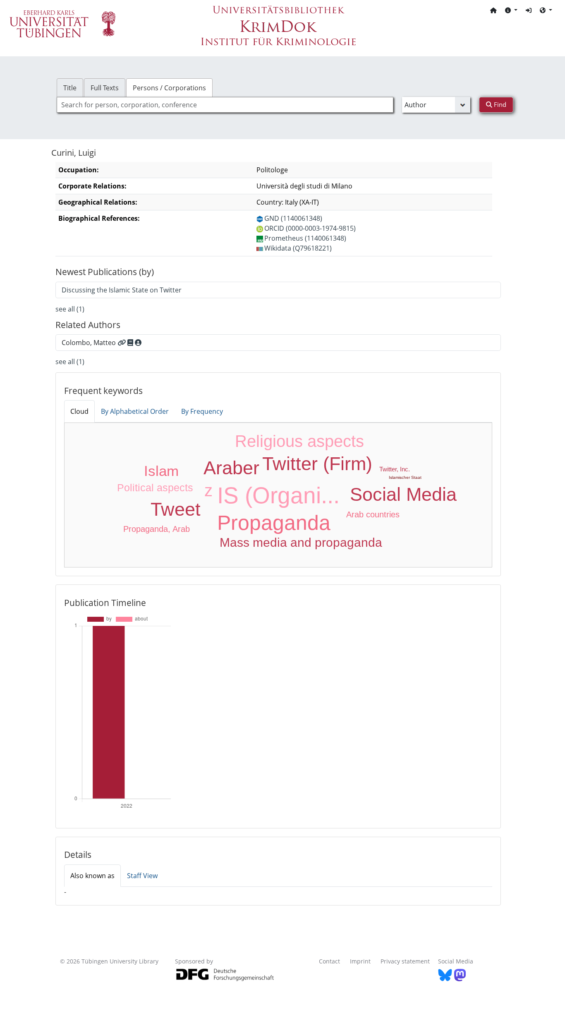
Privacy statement (405, 961)
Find (499, 104)
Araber (231, 467)
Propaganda (273, 522)
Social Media (403, 494)
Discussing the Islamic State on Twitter (122, 290)
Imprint (360, 961)
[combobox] (225, 105)
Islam (161, 471)
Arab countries (373, 514)
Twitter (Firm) (317, 463)
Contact (329, 961)
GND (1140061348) (293, 218)
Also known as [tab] (92, 875)
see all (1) (69, 309)
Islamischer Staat (405, 477)
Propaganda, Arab (156, 529)
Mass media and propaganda (301, 542)
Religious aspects (299, 441)
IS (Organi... (278, 495)
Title (70, 87)
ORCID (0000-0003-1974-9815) (310, 228)
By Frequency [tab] (202, 411)
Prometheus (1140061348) (305, 238)
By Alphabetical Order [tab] (135, 411)
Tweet (176, 509)
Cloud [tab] (79, 411)
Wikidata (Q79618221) (298, 248)
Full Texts (105, 87)
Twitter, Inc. (394, 469)
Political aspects (155, 487)
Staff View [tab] (142, 875)
